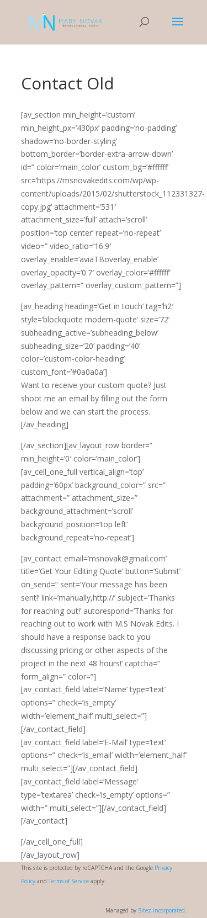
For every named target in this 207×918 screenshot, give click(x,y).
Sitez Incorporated (161, 910)
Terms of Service (69, 881)
